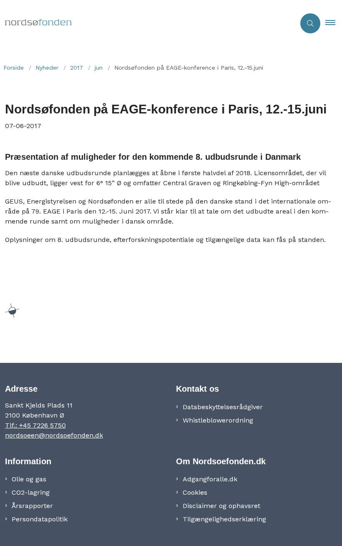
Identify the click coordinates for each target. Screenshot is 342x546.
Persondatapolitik (40, 519)
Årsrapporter (32, 506)
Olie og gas (29, 479)
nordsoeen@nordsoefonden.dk (54, 435)
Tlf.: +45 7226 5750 (35, 425)
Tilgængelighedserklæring (224, 519)
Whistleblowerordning (218, 420)
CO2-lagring (31, 492)
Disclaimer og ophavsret (221, 506)
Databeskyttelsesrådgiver (223, 407)
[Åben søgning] (310, 23)
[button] (333, 23)
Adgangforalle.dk (210, 479)
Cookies (195, 492)
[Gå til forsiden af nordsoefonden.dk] (144, 23)
